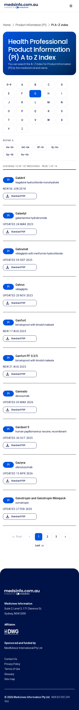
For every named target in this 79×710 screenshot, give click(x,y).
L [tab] (35, 102)
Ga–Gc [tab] (10, 147)
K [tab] (22, 102)
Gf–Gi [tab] (40, 147)
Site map (9, 679)
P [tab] (22, 111)
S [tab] (62, 111)
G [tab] (35, 93)
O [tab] (9, 111)
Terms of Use (12, 668)
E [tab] (9, 93)
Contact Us (10, 659)
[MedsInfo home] (21, 6)
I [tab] (61, 93)
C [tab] (48, 84)
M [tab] (48, 102)
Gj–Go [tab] (54, 147)
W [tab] (48, 120)
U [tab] (22, 120)
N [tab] (62, 102)
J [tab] (9, 102)
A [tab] (22, 84)
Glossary (9, 674)
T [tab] (9, 120)
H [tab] (48, 93)
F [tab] (22, 93)
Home (7, 25)
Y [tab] (9, 128)
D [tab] (62, 84)
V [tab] (35, 120)
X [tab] (62, 120)
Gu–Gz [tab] (25, 154)
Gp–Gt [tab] (9, 154)
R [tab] (48, 111)
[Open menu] (71, 6)
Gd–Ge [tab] (25, 147)
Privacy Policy (12, 664)
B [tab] (35, 84)
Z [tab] (22, 128)
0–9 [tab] (9, 84)
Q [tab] (35, 111)
